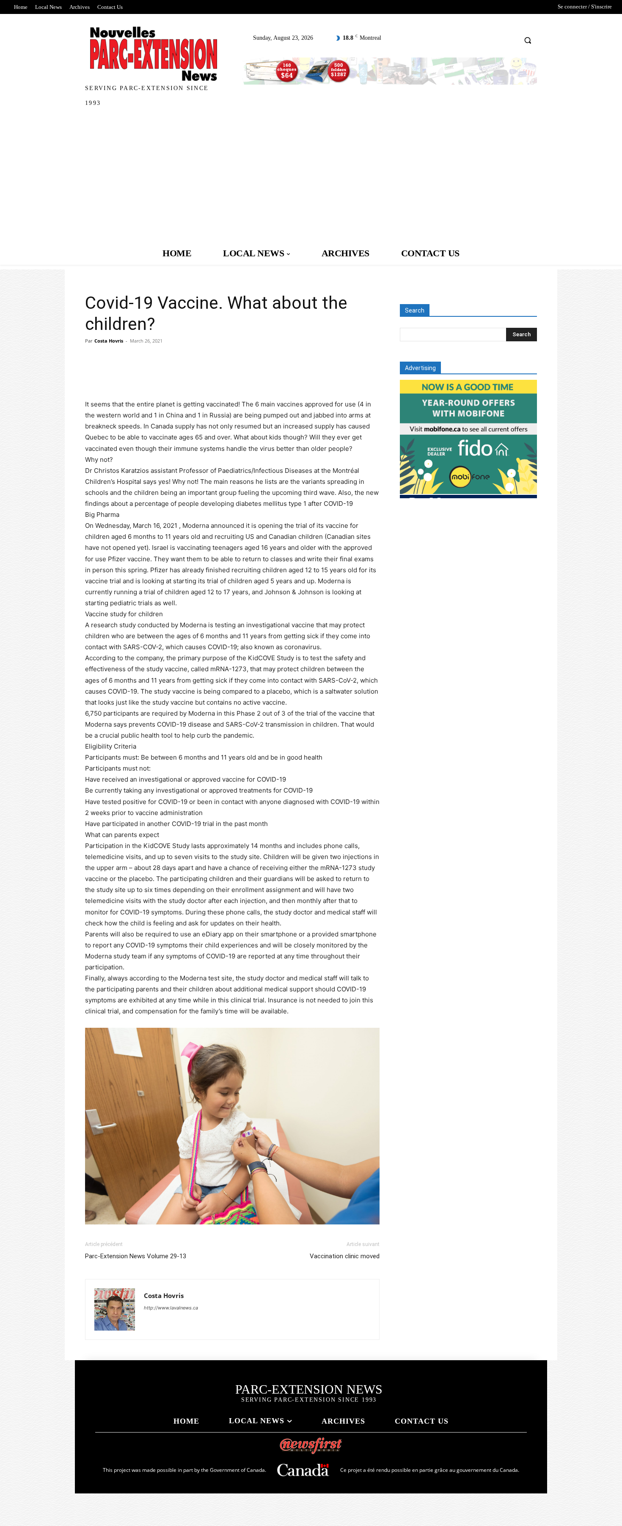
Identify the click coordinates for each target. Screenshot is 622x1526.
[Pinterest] (132, 374)
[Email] (190, 374)
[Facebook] (93, 374)
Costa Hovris (108, 341)
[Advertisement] (311, 178)
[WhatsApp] (151, 374)
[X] (113, 374)
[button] (528, 40)
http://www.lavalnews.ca (171, 1308)
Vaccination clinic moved (345, 1256)
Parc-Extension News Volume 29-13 (135, 1256)
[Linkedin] (171, 374)
